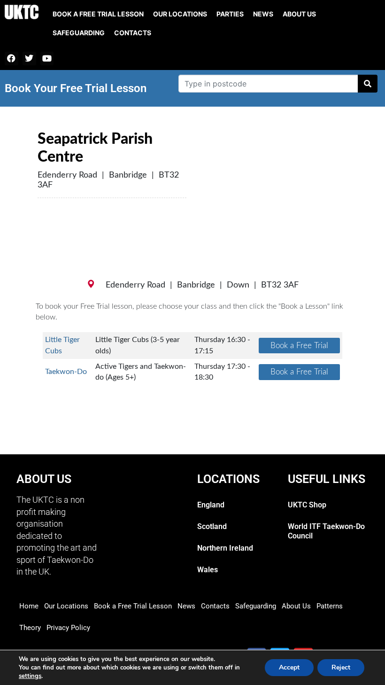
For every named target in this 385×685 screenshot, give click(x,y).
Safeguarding (79, 33)
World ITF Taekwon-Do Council (326, 531)
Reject (340, 667)
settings (30, 676)
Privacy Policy (68, 627)
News (263, 14)
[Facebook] (11, 58)
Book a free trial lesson (98, 14)
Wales (207, 569)
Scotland (212, 526)
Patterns (329, 606)
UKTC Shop (307, 504)
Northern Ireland (225, 548)
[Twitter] (29, 58)
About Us (299, 14)
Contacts (132, 33)
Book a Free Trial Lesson (133, 606)
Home (28, 606)
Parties (230, 14)
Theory (30, 627)
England (210, 504)
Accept (289, 667)
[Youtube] (47, 58)
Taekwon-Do (66, 371)
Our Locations (180, 14)
